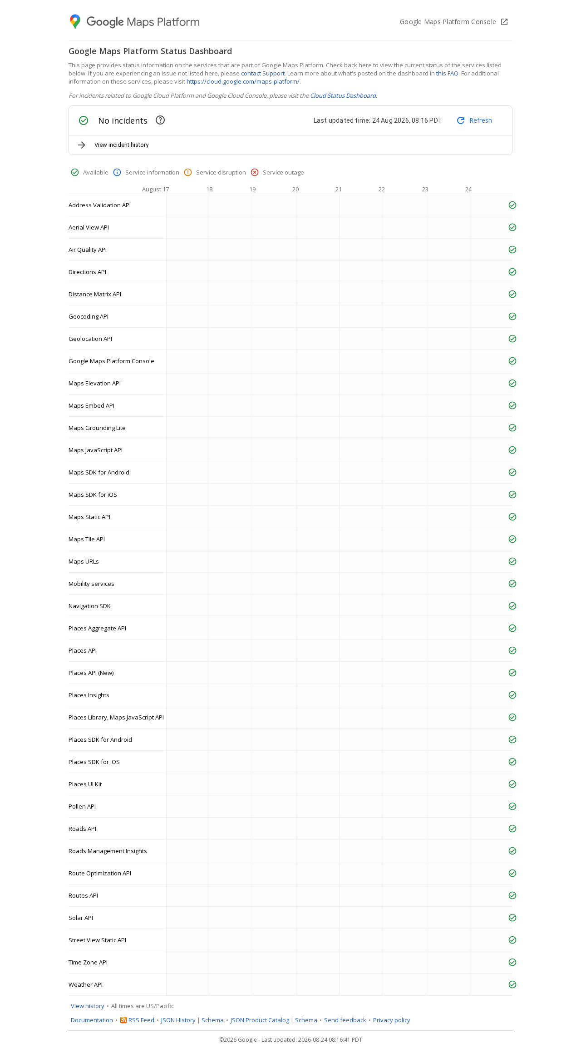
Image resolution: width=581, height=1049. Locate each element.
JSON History (178, 1020)
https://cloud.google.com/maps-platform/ (243, 81)
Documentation (92, 1020)
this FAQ (447, 73)
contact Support (263, 73)
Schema (213, 1020)
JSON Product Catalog (260, 1020)
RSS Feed (141, 1020)
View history (87, 1006)
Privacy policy (391, 1020)
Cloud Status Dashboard (343, 95)
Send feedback (345, 1020)
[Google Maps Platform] (135, 22)
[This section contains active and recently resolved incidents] (160, 120)
